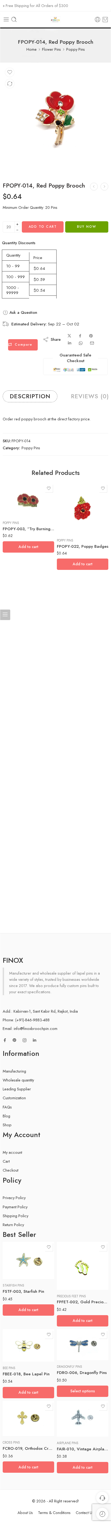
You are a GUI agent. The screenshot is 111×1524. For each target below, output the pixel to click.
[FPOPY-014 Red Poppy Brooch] (55, 119)
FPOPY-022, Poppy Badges (82, 546)
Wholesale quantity (18, 1080)
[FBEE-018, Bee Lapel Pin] (28, 1345)
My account (12, 1152)
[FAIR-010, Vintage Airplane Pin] (82, 1419)
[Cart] (105, 19)
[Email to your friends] (92, 343)
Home (31, 49)
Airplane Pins (67, 1443)
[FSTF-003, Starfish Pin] (28, 1260)
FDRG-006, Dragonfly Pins (82, 1373)
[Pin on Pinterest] (91, 336)
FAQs (7, 1107)
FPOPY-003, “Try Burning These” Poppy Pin (28, 529)
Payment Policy (15, 1207)
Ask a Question (22, 312)
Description (30, 396)
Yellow (71, 1352)
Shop (7, 1125)
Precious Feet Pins (71, 1296)
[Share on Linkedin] (69, 343)
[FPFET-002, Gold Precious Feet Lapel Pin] (82, 1266)
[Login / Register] (97, 19)
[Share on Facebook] (80, 336)
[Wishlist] (9, 72)
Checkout (10, 1170)
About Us (25, 1512)
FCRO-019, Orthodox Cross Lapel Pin (28, 1448)
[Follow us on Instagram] (24, 1040)
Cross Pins (11, 1442)
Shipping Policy (15, 1216)
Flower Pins (51, 49)
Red (71, 1344)
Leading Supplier (17, 1089)
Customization (14, 1098)
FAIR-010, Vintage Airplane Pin (82, 1449)
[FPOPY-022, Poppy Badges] (82, 508)
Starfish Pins (13, 1285)
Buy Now (86, 226)
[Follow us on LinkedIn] (34, 1040)
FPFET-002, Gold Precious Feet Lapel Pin (82, 1302)
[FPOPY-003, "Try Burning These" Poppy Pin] (28, 500)
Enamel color (66, 1329)
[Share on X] (69, 336)
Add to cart (43, 226)
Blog (6, 1116)
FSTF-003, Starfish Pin (23, 1291)
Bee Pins (9, 1368)
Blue (71, 1336)
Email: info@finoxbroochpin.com (30, 1028)
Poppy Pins (75, 49)
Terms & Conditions (54, 1512)
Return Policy (13, 1224)
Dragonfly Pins (69, 1367)
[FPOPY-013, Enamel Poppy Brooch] (94, 186)
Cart (6, 1161)
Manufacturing (14, 1071)
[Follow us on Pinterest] (14, 1040)
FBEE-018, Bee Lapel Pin (26, 1374)
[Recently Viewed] (102, 1514)
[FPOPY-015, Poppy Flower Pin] (104, 186)
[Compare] (9, 83)
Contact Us (85, 1512)
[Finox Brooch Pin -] (55, 19)
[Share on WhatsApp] (80, 343)
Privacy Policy (14, 1197)
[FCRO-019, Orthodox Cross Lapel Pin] (28, 1418)
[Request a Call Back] (102, 1498)
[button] (28, 547)
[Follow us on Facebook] (5, 1040)
